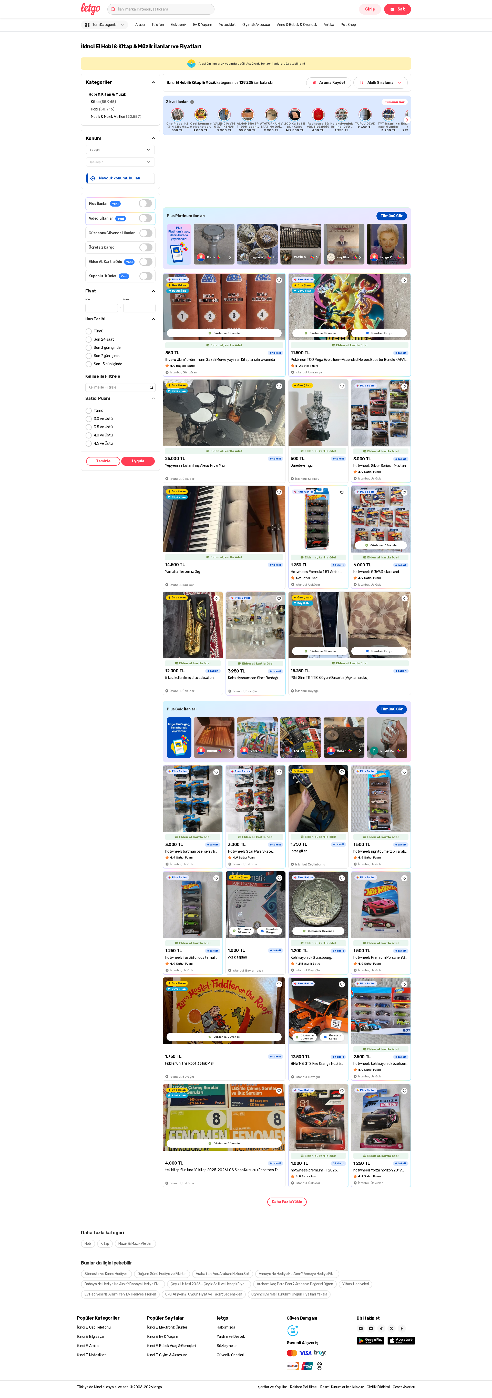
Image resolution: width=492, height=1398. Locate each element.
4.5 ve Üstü (103, 443)
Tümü (98, 331)
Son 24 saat (104, 339)
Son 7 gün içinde (107, 356)
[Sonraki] (407, 120)
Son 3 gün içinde (107, 347)
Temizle (103, 461)
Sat (401, 9)
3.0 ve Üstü (103, 419)
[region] (287, 120)
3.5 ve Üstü (103, 427)
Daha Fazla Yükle (287, 1202)
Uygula (138, 461)
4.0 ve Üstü (103, 435)
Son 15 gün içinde (108, 364)
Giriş (370, 9)
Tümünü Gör (395, 102)
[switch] (145, 203)
